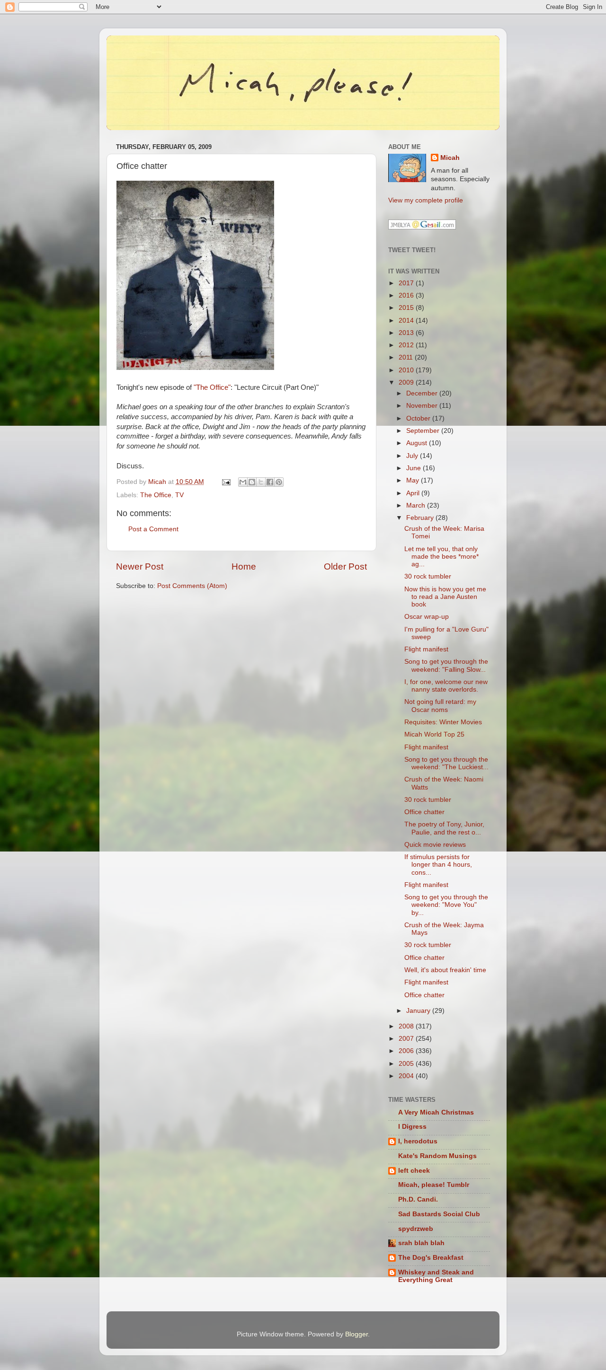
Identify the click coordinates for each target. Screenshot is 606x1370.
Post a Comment (153, 529)
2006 (407, 1050)
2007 (407, 1038)
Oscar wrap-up (426, 616)
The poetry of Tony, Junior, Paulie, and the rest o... (444, 828)
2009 (407, 382)
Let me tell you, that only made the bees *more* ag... (441, 556)
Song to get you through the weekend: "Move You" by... (446, 905)
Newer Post (139, 566)
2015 (407, 307)
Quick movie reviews (435, 844)
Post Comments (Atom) (192, 585)
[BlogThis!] (252, 482)
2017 (407, 283)
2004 (407, 1076)
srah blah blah (421, 1243)
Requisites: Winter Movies (443, 722)
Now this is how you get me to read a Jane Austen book (445, 597)
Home (244, 566)
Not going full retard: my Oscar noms (440, 705)
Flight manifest (426, 649)
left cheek (414, 1170)
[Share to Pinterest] (279, 482)
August (417, 443)
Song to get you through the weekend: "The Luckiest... (446, 763)
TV (179, 495)
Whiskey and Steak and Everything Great (436, 1276)
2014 (407, 320)
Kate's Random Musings (437, 1155)
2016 (407, 295)
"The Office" (212, 387)
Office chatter (424, 812)
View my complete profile (425, 200)
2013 (407, 332)
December (422, 393)
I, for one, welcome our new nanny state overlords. (446, 685)
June (414, 468)
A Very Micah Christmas (436, 1112)
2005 (407, 1063)
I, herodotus (417, 1141)
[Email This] (243, 482)
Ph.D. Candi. (418, 1199)
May (413, 480)
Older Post (345, 566)
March (416, 505)
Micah (450, 157)
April (413, 493)
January (419, 1010)
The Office (155, 495)
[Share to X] (261, 482)
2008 (407, 1026)
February (421, 517)
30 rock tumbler (427, 576)
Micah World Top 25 (434, 734)
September (423, 430)
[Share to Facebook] (270, 482)
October (419, 418)
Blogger (356, 1334)
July (413, 455)
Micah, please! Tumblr (433, 1184)
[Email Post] (225, 481)
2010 (407, 370)
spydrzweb (415, 1228)
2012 (407, 345)
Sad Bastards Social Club (439, 1214)
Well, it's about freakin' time (445, 970)
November (422, 405)
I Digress (412, 1126)
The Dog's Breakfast (430, 1257)
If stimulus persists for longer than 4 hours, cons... (438, 864)
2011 (407, 357)
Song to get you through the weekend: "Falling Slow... (446, 665)
